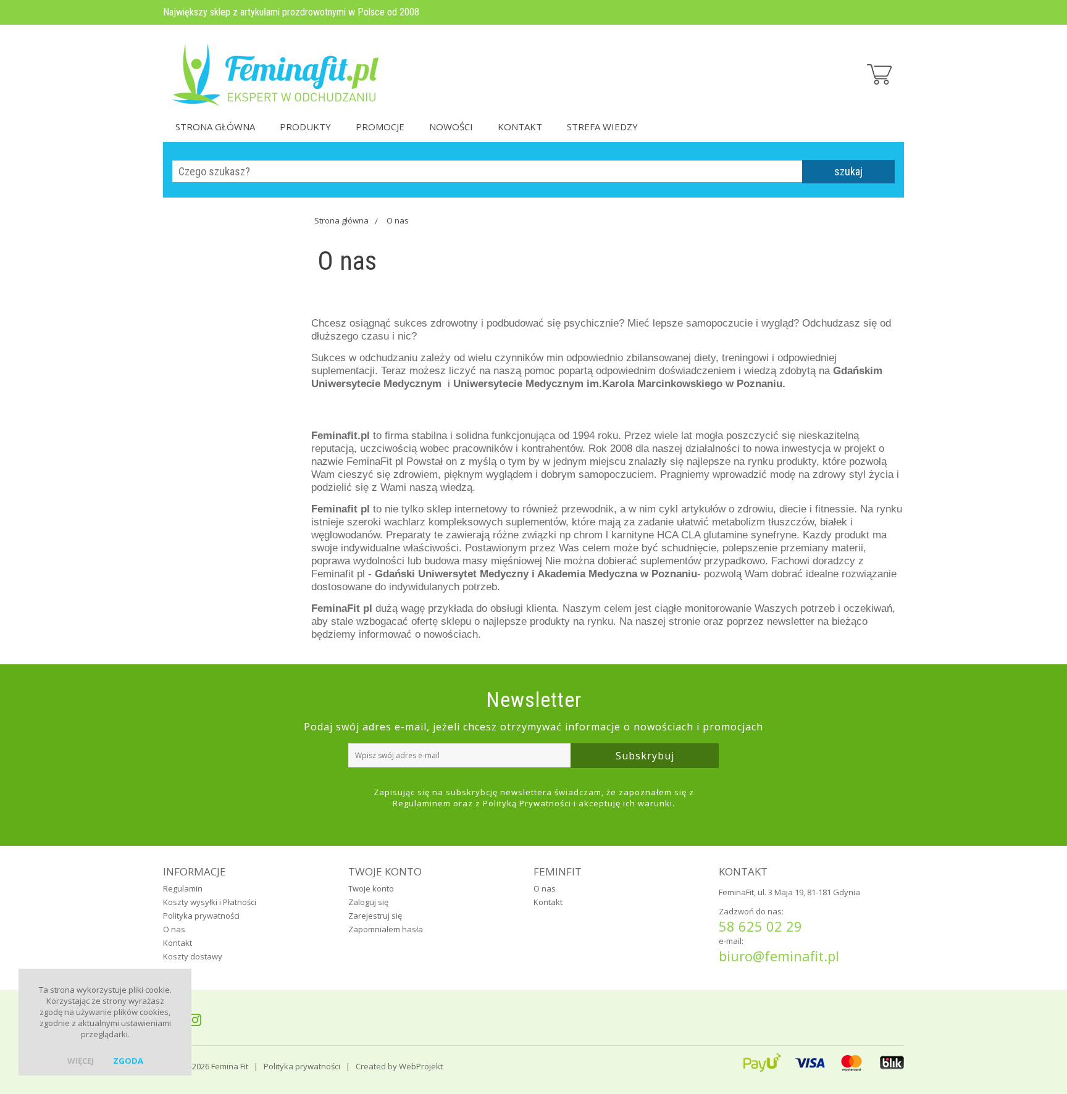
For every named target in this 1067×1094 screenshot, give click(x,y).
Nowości (451, 126)
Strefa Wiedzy (602, 126)
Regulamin (183, 888)
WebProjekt (421, 1066)
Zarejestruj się (375, 915)
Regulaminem (422, 803)
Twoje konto (371, 888)
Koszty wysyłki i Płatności (209, 902)
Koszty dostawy (192, 956)
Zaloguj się (368, 902)
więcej (80, 1060)
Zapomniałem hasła (385, 929)
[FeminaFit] (277, 68)
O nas (398, 220)
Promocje (380, 126)
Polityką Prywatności (527, 803)
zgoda (128, 1060)
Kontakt (520, 126)
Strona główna (215, 126)
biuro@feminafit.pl (779, 955)
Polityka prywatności (201, 915)
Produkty (305, 126)
